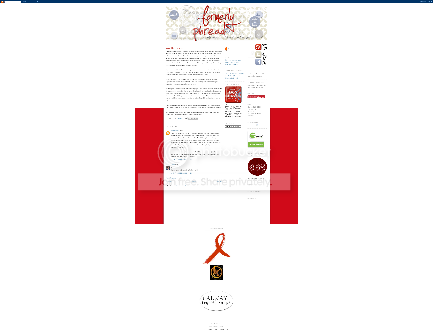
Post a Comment (171, 178)
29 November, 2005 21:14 (181, 173)
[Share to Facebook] (195, 118)
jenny (227, 48)
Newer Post (169, 181)
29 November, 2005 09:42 (181, 159)
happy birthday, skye (174, 48)
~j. (226, 50)
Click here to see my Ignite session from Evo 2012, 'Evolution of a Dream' (233, 62)
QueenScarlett (175, 130)
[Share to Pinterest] (197, 118)
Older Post (219, 181)
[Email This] (189, 118)
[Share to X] (193, 118)
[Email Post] (186, 118)
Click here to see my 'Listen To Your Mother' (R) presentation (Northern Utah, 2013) (234, 76)
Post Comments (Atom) (181, 186)
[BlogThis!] (191, 118)
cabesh (173, 165)
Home (194, 181)
